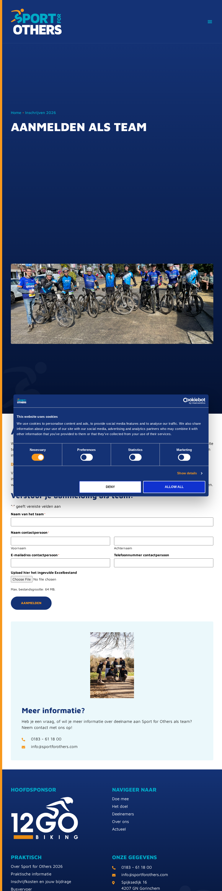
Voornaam (18, 548)
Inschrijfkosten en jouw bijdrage (41, 881)
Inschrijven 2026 (40, 112)
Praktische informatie (31, 874)
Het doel (120, 806)
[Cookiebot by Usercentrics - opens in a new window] (186, 401)
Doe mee (120, 799)
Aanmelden (31, 603)
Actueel (119, 829)
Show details (187, 473)
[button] (209, 21)
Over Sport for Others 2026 (37, 866)
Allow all (174, 487)
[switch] (86, 457)
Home (16, 112)
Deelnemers (123, 814)
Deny (110, 487)
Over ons (120, 821)
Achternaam (123, 548)
